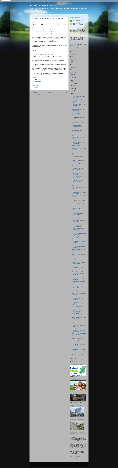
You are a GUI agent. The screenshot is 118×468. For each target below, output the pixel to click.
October (74, 80)
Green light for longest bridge (78, 338)
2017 (72, 66)
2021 (72, 59)
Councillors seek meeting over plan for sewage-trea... (79, 121)
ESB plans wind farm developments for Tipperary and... (79, 177)
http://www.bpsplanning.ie (75, 17)
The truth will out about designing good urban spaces (78, 115)
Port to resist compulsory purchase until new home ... (79, 193)
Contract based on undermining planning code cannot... (78, 274)
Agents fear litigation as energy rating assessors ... (78, 110)
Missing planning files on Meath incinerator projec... (78, 237)
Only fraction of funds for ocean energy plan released (78, 181)
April (73, 90)
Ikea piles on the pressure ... (77, 185)
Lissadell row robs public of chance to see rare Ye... (79, 164)
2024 (72, 54)
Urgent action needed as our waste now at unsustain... (79, 105)
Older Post (64, 92)
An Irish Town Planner (40, 5)
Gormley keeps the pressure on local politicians (78, 184)
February (74, 93)
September (74, 82)
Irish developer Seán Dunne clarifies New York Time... (79, 318)
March (73, 91)
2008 (72, 358)
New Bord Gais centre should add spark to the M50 (78, 113)
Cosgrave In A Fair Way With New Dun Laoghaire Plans (78, 290)
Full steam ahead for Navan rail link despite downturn (79, 311)
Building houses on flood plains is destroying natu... (78, 134)
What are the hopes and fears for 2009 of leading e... (78, 341)
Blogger (65, 464)
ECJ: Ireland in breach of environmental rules (77, 226)
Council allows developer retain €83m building (78, 309)
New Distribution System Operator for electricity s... (78, 331)
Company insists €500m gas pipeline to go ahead (77, 299)
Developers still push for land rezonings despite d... (77, 169)
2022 (72, 58)
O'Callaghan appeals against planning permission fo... (77, 172)
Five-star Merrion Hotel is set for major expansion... (78, 221)
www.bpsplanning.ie (74, 458)
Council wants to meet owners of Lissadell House (78, 242)
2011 (72, 72)
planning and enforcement (46, 82)
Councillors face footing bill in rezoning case (77, 287)
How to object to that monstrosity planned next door (78, 198)
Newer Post (35, 92)
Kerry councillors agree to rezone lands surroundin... (78, 128)
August (73, 83)
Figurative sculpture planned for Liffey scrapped (78, 239)
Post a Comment (36, 87)
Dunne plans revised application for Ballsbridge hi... (79, 100)
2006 (72, 361)
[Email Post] (47, 81)
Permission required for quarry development (78, 276)
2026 (72, 51)
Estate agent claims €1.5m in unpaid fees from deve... (79, 140)
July (73, 85)
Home (49, 92)
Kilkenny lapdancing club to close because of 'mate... (78, 265)
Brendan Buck (80, 20)
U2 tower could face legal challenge (79, 291)
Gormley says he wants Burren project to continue (78, 143)
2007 (72, 359)
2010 (72, 74)
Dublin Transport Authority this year (79, 156)
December (74, 77)
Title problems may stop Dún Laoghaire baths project (77, 284)
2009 (72, 75)
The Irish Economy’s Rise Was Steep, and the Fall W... (78, 315)
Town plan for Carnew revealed (78, 178)
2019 (72, 62)
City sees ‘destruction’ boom (77, 313)
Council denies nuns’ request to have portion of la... (78, 214)
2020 (72, 61)
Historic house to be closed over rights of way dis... (78, 304)
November (74, 78)
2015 (72, 69)
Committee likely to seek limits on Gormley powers (78, 345)
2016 (72, 67)
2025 (72, 53)
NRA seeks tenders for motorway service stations (78, 229)
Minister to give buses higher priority (79, 342)
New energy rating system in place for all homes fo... (79, 328)
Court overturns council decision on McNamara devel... (79, 234)
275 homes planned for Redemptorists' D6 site (77, 126)
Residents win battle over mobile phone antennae (78, 282)
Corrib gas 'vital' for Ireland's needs (79, 271)
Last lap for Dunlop (76, 218)
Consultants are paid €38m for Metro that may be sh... (78, 336)
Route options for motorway (77, 306)
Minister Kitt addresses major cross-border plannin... (79, 152)
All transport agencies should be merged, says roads (78, 154)
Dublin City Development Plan (78, 145)
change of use (37, 82)
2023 (72, 56)
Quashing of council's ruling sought (79, 267)
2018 (72, 64)
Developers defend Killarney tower (78, 135)
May (73, 88)
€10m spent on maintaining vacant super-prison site (79, 334)
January (74, 95)
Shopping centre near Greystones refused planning (78, 263)
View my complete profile (75, 47)
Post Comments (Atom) (41, 94)
